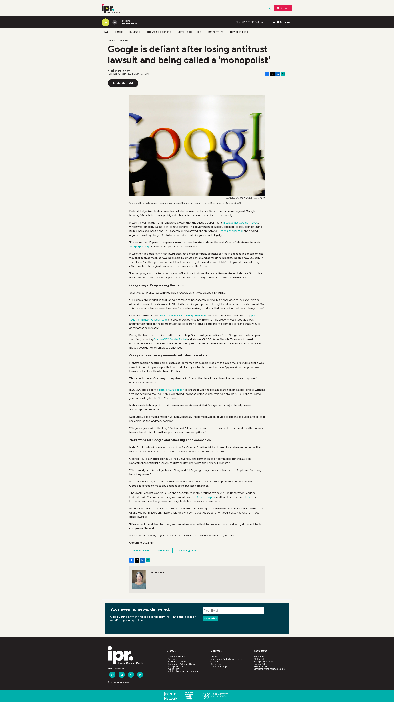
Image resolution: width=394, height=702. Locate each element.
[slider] (119, 22)
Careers (214, 661)
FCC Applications (176, 666)
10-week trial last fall (230, 231)
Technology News (187, 550)
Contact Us (215, 663)
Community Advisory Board (181, 663)
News (105, 32)
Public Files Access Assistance (182, 671)
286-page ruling (139, 246)
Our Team (172, 659)
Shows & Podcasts (159, 32)
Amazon (202, 497)
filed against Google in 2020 (240, 222)
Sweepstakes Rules (263, 661)
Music (119, 32)
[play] (105, 22)
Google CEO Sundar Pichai (170, 339)
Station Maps (260, 659)
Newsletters (239, 32)
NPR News (163, 550)
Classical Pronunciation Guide (269, 668)
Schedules (259, 656)
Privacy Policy (261, 663)
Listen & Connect (189, 32)
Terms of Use (260, 666)
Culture (134, 32)
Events (213, 656)
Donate (284, 8)
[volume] (114, 22)
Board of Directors (176, 661)
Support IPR (215, 32)
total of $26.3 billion (171, 389)
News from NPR (118, 40)
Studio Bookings (218, 666)
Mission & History (176, 656)
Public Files (173, 668)
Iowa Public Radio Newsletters (226, 659)
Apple (212, 497)
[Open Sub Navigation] (111, 32)
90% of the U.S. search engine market (183, 315)
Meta (246, 497)
